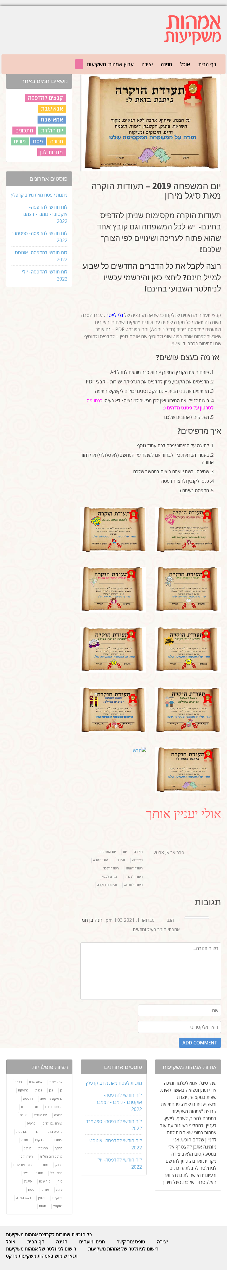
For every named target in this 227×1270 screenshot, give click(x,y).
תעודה (121, 860)
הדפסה (28, 1098)
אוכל (10, 1241)
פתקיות (57, 1198)
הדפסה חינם (53, 1106)
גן (61, 1090)
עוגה (59, 1189)
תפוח (42, 1206)
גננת (38, 1090)
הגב (170, 920)
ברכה (18, 1082)
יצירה (147, 64)
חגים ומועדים (92, 1241)
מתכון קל (56, 1173)
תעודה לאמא (134, 868)
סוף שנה (45, 1181)
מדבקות (40, 1140)
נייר (25, 1173)
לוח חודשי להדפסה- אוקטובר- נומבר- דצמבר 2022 (44, 214)
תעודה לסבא (110, 876)
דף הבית (35, 1241)
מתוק (58, 1164)
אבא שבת (52, 108)
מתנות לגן (51, 152)
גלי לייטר (114, 315)
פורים (45, 1189)
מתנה (39, 1173)
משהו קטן (26, 1156)
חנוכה (56, 141)
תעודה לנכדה (134, 876)
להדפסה (21, 1131)
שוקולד (57, 1206)
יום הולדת (52, 130)
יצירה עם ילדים (52, 1123)
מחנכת (43, 1148)
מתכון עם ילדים (23, 1164)
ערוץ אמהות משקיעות (110, 64)
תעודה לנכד (111, 868)
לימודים (57, 1140)
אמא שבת (51, 119)
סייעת (28, 1181)
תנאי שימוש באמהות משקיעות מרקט (41, 1256)
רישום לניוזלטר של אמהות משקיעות (41, 1248)
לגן (36, 1131)
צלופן (41, 1198)
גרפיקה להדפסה (51, 1098)
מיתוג (27, 1148)
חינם (24, 1106)
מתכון (44, 1164)
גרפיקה (23, 1090)
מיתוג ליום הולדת (51, 1156)
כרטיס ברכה (54, 1131)
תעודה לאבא (101, 860)
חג (36, 1106)
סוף (60, 1181)
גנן (51, 1090)
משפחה (137, 860)
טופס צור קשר (131, 1241)
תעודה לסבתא (133, 884)
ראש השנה (23, 1198)
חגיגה (166, 64)
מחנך (58, 1148)
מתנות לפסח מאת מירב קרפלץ (39, 195)
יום (125, 851)
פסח (31, 1189)
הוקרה (138, 851)
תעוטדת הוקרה (107, 884)
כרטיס (31, 1123)
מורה (24, 1140)
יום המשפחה (107, 851)
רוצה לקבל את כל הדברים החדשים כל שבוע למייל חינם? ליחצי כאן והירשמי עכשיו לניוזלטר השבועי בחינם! (151, 277)
